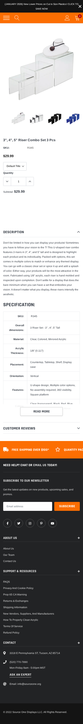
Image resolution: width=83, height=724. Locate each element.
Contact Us (9, 561)
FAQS (6, 581)
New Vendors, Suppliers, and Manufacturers (28, 613)
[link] (7, 523)
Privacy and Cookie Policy (18, 588)
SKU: (6, 147)
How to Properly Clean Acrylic (20, 619)
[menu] (6, 18)
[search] (17, 18)
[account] (67, 17)
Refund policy (11, 632)
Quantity (8, 172)
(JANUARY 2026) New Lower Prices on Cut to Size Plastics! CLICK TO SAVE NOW (42, 6)
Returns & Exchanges (15, 600)
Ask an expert (20, 674)
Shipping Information (15, 607)
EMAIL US (40, 465)
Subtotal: (8, 191)
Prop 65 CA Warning (15, 594)
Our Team (8, 554)
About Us (8, 548)
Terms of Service (13, 626)
